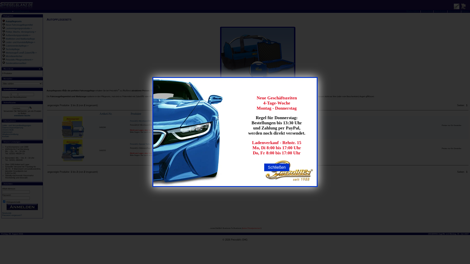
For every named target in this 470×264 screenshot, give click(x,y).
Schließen (277, 167)
